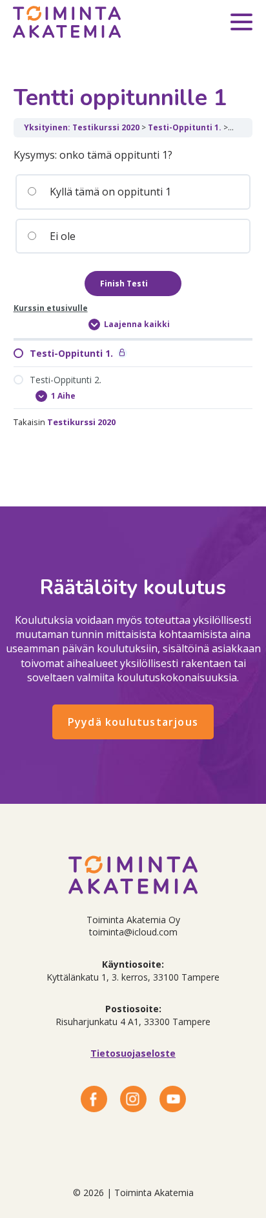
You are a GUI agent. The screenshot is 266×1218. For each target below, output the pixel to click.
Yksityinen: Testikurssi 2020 (81, 127)
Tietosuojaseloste (133, 1053)
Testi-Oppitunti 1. (184, 127)
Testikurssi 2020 (81, 422)
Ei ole (61, 236)
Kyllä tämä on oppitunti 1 (109, 192)
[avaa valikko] (241, 24)
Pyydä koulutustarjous (133, 722)
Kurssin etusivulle (51, 308)
